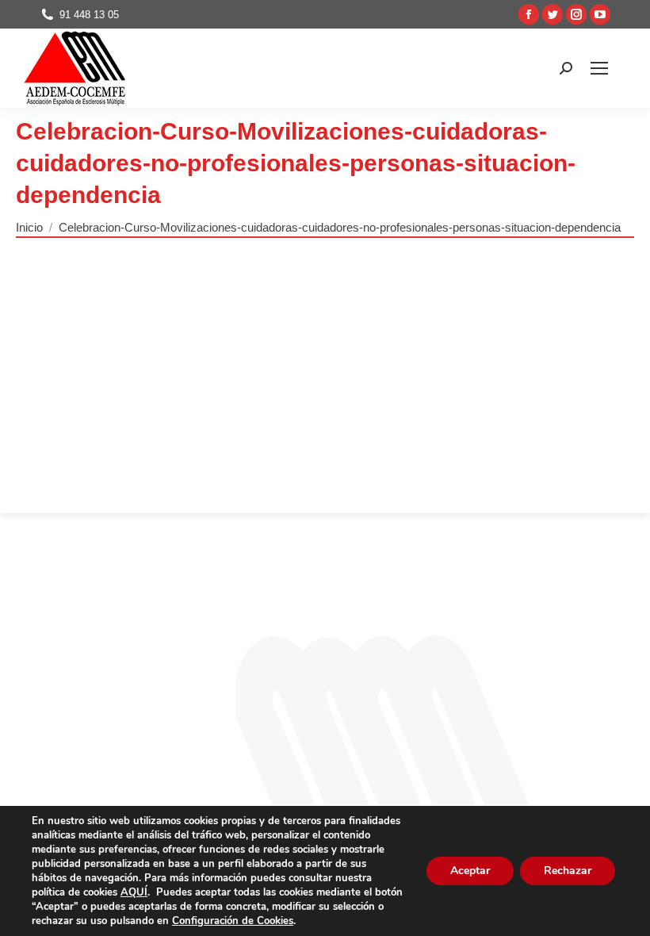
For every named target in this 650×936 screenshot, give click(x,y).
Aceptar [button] (470, 870)
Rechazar (567, 870)
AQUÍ (133, 892)
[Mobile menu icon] (599, 68)
